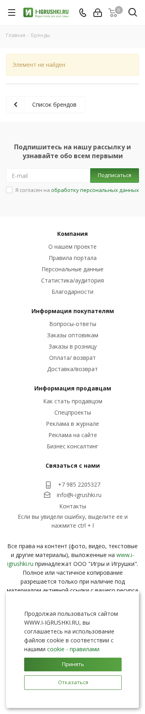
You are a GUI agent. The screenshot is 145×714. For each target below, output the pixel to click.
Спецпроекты (72, 412)
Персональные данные (72, 269)
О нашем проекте (72, 246)
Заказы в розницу (73, 346)
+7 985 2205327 (79, 484)
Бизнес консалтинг (72, 446)
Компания (72, 233)
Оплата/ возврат (72, 357)
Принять (73, 664)
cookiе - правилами (73, 649)
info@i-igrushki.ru (79, 495)
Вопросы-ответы (72, 324)
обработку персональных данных (95, 190)
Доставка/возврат (72, 369)
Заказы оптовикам (72, 335)
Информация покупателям (72, 311)
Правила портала (73, 258)
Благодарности (72, 291)
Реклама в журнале (72, 423)
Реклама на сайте (72, 435)
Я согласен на (77, 190)
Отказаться (73, 682)
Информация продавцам (72, 388)
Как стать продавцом (72, 401)
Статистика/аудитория (72, 280)
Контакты (72, 506)
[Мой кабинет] (97, 13)
